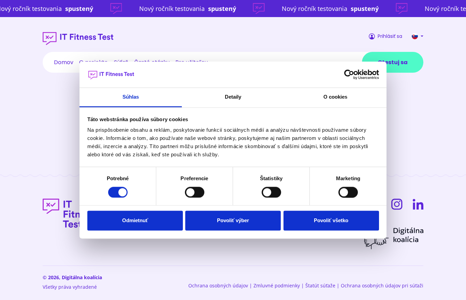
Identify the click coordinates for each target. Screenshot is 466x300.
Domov (63, 62)
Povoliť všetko (331, 221)
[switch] (194, 192)
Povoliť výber (233, 221)
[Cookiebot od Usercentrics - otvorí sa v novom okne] (349, 74)
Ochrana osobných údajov (218, 285)
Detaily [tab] (233, 97)
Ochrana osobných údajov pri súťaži (382, 285)
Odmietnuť (135, 221)
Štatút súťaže (320, 285)
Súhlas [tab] (130, 97)
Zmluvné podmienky (276, 285)
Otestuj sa (393, 62)
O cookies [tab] (335, 97)
